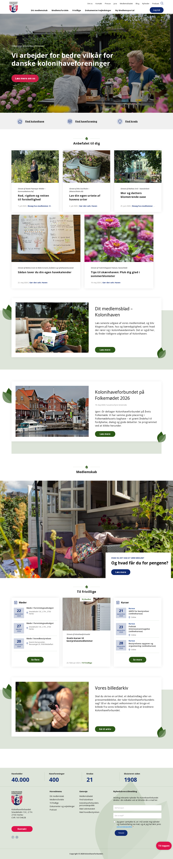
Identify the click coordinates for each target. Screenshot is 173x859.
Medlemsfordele (60, 10)
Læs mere (105, 349)
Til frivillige (87, 663)
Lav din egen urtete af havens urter (84, 197)
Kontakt (99, 3)
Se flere (35, 659)
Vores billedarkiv (111, 688)
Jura (115, 3)
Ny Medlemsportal (124, 10)
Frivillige (76, 10)
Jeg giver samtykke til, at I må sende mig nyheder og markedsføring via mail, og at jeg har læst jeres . (139, 824)
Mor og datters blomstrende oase (133, 195)
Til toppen (163, 845)
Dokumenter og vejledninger (62, 806)
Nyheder (145, 3)
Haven (52, 206)
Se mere (137, 659)
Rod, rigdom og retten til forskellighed (33, 197)
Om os (90, 3)
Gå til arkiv (105, 729)
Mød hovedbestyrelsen (89, 812)
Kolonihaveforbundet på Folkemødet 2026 (119, 395)
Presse (108, 3)
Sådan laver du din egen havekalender (44, 272)
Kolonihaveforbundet (93, 854)
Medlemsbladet (126, 3)
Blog (137, 3)
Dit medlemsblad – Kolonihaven (114, 312)
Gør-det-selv (85, 206)
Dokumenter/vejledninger (98, 10)
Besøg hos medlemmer (38, 206)
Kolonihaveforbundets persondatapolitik (89, 804)
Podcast (155, 3)
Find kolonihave (86, 799)
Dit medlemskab (39, 10)
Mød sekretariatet (87, 808)
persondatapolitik (124, 826)
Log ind (156, 10)
